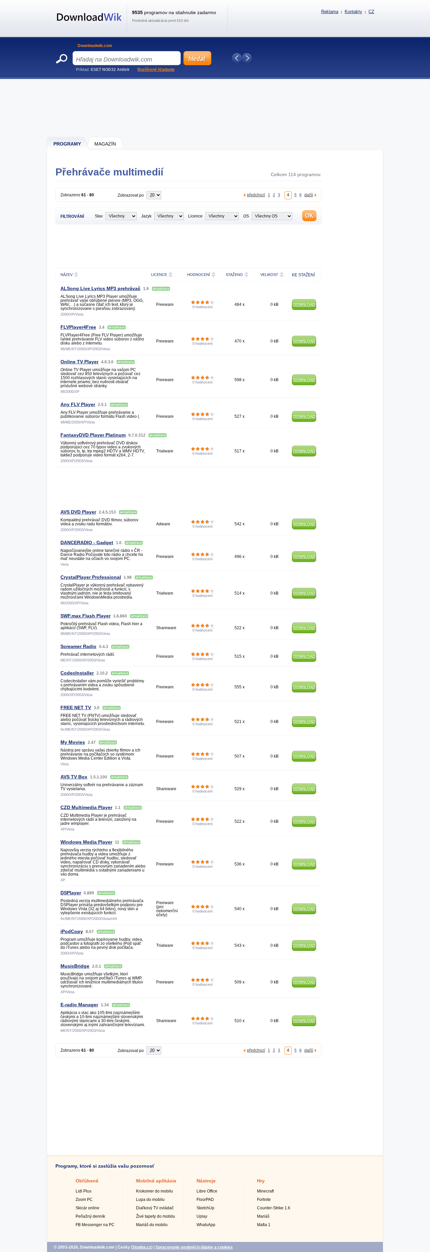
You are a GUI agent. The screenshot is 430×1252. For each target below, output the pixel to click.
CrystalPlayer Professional (90, 577)
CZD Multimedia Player (86, 807)
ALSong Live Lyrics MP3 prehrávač (100, 288)
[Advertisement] (215, 107)
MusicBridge (74, 966)
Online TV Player (79, 361)
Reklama (329, 11)
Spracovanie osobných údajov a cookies (194, 1247)
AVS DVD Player (78, 512)
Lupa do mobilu (150, 1199)
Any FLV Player (77, 404)
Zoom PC (84, 1199)
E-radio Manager (79, 1004)
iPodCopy (71, 931)
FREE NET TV (75, 707)
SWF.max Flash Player (85, 615)
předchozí (256, 195)
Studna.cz (141, 1247)
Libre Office (207, 1191)
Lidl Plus (83, 1191)
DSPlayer (70, 892)
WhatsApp (206, 1224)
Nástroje (206, 1180)
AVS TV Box (73, 776)
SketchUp (205, 1208)
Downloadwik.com (95, 45)
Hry (261, 1180)
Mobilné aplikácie (156, 1180)
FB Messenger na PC (95, 1224)
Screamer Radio (78, 646)
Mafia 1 (263, 1224)
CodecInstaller (77, 673)
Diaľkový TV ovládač (155, 1208)
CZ (371, 11)
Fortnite (264, 1199)
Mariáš (263, 1216)
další (308, 195)
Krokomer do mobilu (154, 1191)
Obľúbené (87, 1180)
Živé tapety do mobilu (155, 1216)
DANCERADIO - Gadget (86, 542)
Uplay (202, 1216)
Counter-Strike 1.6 (273, 1208)
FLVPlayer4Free (78, 327)
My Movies (72, 742)
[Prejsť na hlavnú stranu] (89, 24)
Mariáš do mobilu (152, 1224)
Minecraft (265, 1191)
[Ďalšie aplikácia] (247, 58)
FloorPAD (205, 1199)
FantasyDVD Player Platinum (93, 435)
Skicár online (87, 1208)
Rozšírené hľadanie (156, 69)
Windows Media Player (86, 842)
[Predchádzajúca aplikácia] (237, 58)
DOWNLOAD (304, 304)
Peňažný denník (90, 1216)
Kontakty (353, 11)
